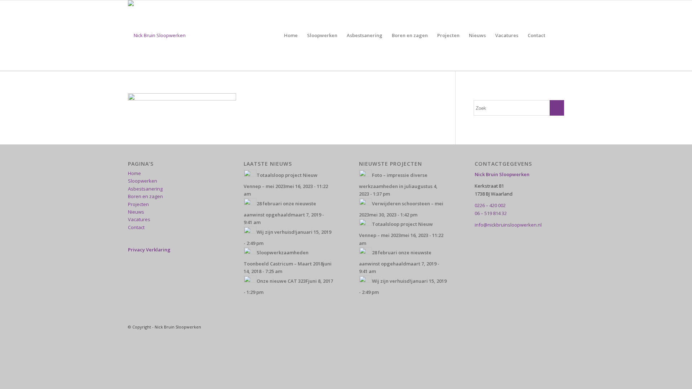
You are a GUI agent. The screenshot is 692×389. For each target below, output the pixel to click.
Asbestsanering (145, 188)
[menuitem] (290, 35)
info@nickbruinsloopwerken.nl (508, 225)
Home (134, 173)
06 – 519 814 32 (491, 213)
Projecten (138, 204)
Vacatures (139, 219)
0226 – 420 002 (490, 205)
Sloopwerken (142, 181)
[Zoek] (557, 35)
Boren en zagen (145, 196)
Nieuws (136, 212)
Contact (136, 227)
